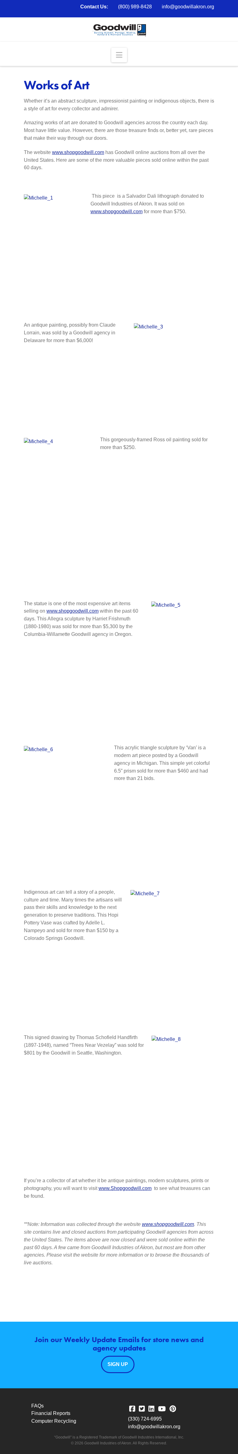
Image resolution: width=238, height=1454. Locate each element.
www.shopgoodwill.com (78, 152)
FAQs (37, 1405)
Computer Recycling (53, 1421)
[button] (119, 55)
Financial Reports (50, 1413)
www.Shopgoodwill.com (125, 1188)
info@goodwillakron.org (188, 6)
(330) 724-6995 (145, 1418)
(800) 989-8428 (135, 6)
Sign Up (118, 1364)
